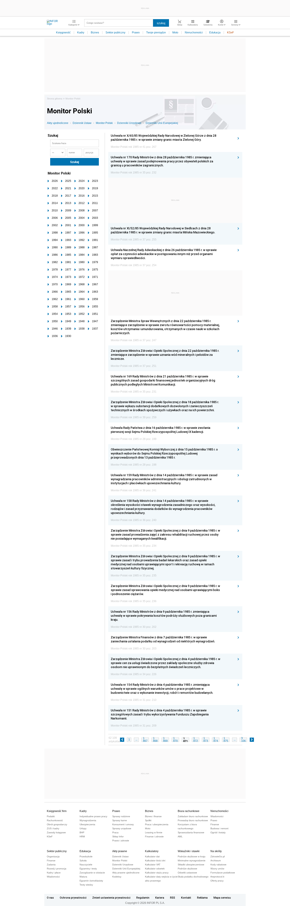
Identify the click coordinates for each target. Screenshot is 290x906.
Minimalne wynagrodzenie (191, 860)
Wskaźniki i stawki (189, 851)
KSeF (230, 32)
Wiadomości (216, 816)
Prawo (136, 32)
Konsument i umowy (123, 824)
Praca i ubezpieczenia (156, 824)
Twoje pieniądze (156, 32)
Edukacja (215, 32)
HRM (82, 836)
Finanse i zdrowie (154, 836)
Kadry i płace (54, 872)
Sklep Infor (118, 836)
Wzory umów (217, 868)
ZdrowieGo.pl (217, 856)
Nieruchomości (194, 32)
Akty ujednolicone (57, 123)
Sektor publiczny (115, 32)
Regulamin (142, 897)
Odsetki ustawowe (187, 872)
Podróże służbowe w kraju (191, 856)
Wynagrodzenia (88, 820)
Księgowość (63, 32)
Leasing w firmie (153, 832)
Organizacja (53, 856)
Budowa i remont (219, 828)
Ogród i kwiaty (218, 832)
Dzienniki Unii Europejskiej (162, 123)
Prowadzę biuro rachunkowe (193, 820)
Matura (83, 876)
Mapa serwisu (222, 897)
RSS (172, 897)
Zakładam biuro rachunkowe (193, 816)
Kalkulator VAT (152, 864)
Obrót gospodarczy (57, 824)
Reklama (202, 897)
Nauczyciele (86, 864)
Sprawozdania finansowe (191, 832)
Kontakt (186, 897)
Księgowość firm (56, 811)
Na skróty (216, 851)
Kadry (80, 32)
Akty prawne (119, 851)
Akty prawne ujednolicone (125, 872)
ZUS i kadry (53, 828)
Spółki (148, 820)
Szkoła (83, 860)
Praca (115, 832)
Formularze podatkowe (222, 872)
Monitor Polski (72, 98)
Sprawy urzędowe (121, 828)
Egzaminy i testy (88, 868)
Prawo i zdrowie (120, 840)
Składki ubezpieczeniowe (191, 864)
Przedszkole (86, 856)
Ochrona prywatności (73, 897)
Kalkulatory (151, 851)
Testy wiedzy (86, 884)
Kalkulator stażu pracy (156, 872)
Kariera (159, 897)
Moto (175, 32)
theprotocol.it (217, 876)
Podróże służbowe (187, 868)
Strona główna (54, 98)
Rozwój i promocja (56, 868)
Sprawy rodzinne (121, 816)
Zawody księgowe (56, 832)
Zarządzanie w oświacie (92, 872)
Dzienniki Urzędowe (129, 123)
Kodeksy (116, 876)
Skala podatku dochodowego (193, 876)
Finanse (214, 824)
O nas (50, 897)
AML (180, 836)
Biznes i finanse (153, 816)
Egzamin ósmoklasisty (91, 880)
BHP (82, 832)
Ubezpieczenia (87, 824)
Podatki (51, 816)
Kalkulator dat (152, 856)
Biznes (95, 32)
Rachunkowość (55, 820)
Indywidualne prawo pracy (93, 816)
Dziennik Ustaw (82, 123)
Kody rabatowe (218, 864)
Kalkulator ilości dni (155, 860)
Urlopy (83, 828)
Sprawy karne (119, 820)
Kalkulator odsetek (155, 868)
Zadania (51, 864)
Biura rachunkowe (188, 811)
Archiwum (215, 860)
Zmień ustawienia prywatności (111, 897)
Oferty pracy (217, 880)
